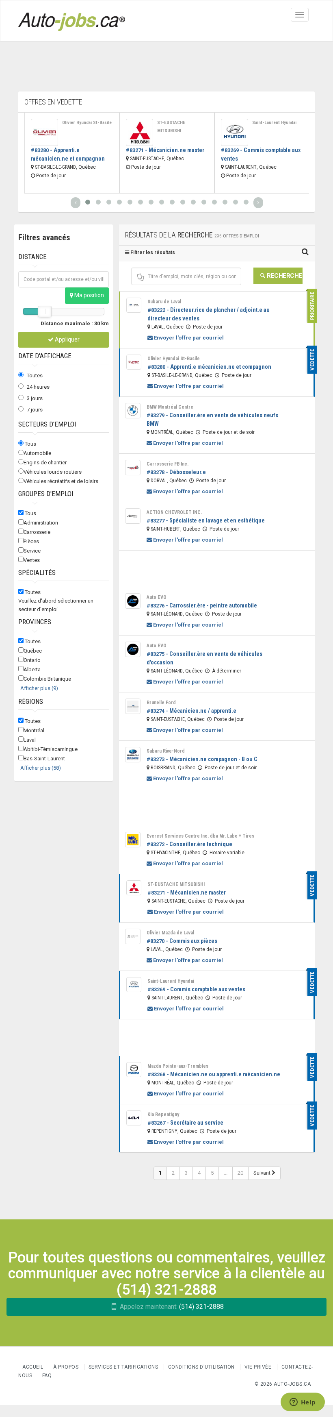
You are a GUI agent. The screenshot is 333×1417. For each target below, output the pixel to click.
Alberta (32, 669)
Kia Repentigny (163, 1114)
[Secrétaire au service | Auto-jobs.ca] (133, 1117)
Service (32, 551)
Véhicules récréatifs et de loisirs (61, 481)
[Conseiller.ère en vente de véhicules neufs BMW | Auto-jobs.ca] (133, 410)
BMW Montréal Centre (170, 407)
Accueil (32, 1367)
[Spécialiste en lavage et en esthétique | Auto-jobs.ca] (133, 516)
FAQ (47, 1375)
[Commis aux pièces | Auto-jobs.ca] (133, 936)
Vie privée (258, 1367)
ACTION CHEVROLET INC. (174, 512)
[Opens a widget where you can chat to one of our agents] (302, 1403)
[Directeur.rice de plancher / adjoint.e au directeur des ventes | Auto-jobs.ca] (133, 305)
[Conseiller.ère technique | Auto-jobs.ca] (133, 839)
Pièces (31, 541)
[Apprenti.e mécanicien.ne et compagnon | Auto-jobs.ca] (44, 132)
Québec (33, 651)
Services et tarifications (123, 1367)
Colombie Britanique (47, 679)
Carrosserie (37, 532)
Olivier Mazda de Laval (170, 933)
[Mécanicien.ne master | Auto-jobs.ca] (139, 132)
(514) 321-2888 (172, 1306)
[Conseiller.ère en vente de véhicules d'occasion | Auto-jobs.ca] (133, 649)
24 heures (38, 387)
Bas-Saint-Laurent (44, 758)
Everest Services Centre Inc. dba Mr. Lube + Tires (200, 836)
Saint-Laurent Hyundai (274, 122)
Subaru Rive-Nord (166, 751)
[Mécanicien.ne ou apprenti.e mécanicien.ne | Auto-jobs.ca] (133, 1069)
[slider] (45, 311)
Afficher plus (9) (39, 688)
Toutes (35, 375)
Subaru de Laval (164, 302)
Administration (41, 523)
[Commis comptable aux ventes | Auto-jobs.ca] (234, 132)
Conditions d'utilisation (201, 1367)
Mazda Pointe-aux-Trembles (177, 1066)
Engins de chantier (45, 462)
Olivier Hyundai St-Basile (87, 122)
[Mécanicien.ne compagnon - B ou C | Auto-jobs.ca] (133, 754)
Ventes (32, 560)
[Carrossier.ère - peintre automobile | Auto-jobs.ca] (133, 601)
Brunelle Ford (161, 702)
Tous (30, 444)
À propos (65, 1367)
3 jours (35, 398)
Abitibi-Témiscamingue (51, 749)
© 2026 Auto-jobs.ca (283, 1384)
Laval (30, 740)
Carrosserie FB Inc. (167, 464)
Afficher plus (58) (40, 768)
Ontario (32, 660)
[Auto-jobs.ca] (71, 20)
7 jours (35, 410)
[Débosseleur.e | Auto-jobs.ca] (133, 467)
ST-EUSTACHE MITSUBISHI (171, 126)
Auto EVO (156, 597)
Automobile (37, 453)
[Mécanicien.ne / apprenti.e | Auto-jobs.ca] (133, 706)
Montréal (34, 730)
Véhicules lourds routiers (53, 472)
